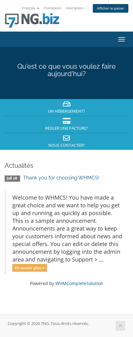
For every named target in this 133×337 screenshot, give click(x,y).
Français (29, 8)
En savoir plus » (30, 267)
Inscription (75, 8)
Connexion (53, 8)
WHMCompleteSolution (79, 283)
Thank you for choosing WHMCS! (61, 178)
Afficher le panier (110, 8)
